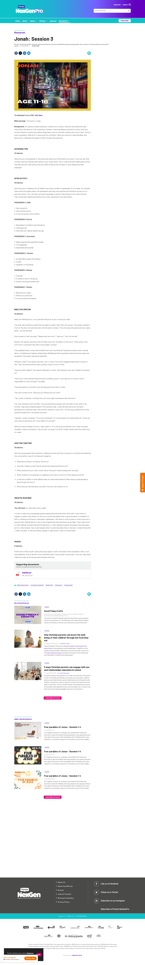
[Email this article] (29, 53)
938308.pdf (26, 573)
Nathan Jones (65, 643)
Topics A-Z (61, 916)
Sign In (125, 5)
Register (117, 5)
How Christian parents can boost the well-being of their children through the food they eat (66, 637)
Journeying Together (37, 585)
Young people (68, 585)
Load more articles (52, 698)
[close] (90, 49)
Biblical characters (22, 585)
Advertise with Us (65, 886)
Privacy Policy (64, 902)
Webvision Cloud (77, 955)
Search (128, 10)
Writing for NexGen (66, 898)
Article (47, 631)
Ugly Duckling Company (54, 653)
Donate (61, 890)
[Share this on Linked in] (24, 53)
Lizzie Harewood (64, 673)
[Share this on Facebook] (16, 53)
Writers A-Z (70, 916)
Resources (19, 32)
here (40, 115)
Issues (47, 607)
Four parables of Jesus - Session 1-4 (62, 727)
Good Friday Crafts (53, 611)
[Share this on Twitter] (20, 53)
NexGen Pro (49, 585)
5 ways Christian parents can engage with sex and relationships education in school (66, 668)
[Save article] (89, 53)
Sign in (66, 49)
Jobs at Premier (64, 894)
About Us (61, 882)
